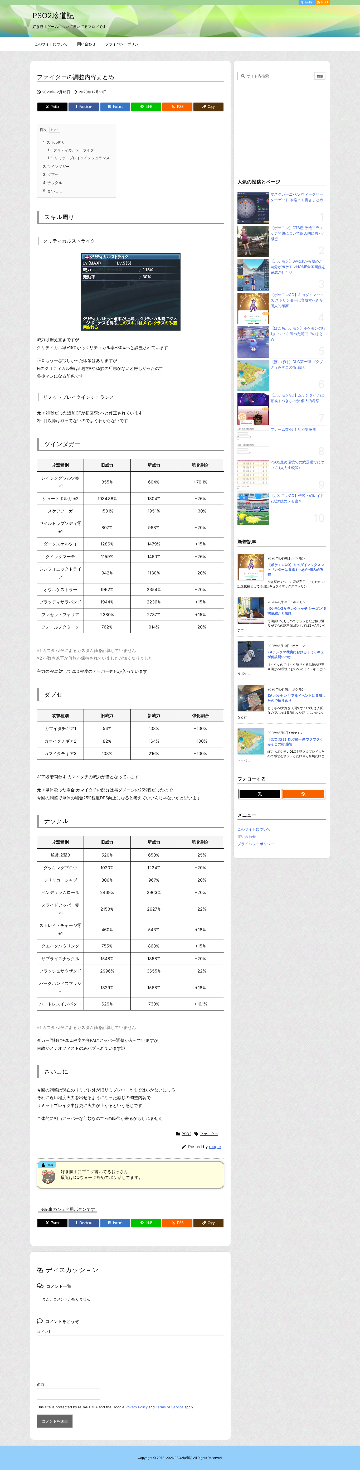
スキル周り (54, 142)
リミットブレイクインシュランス (78, 158)
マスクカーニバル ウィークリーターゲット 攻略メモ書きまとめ (296, 197)
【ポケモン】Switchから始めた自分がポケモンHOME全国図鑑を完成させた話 (297, 266)
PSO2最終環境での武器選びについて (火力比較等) (297, 465)
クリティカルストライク (70, 150)
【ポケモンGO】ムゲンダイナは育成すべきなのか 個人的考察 (297, 398)
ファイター (209, 1133)
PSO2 (186, 1133)
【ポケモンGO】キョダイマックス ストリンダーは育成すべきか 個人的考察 (297, 300)
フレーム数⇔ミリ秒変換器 (293, 429)
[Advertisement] (281, 128)
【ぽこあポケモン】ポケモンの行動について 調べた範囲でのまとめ (298, 333)
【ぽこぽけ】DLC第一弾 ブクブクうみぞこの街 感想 (296, 364)
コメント (44, 1331)
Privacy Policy (136, 1407)
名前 (40, 1384)
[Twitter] (260, 794)
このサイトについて (254, 829)
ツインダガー (56, 166)
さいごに (52, 190)
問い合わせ (246, 836)
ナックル (52, 182)
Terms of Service (169, 1407)
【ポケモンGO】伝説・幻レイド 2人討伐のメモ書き (297, 498)
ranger (215, 1146)
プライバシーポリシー (255, 844)
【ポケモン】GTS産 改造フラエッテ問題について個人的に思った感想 (298, 233)
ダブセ (51, 174)
